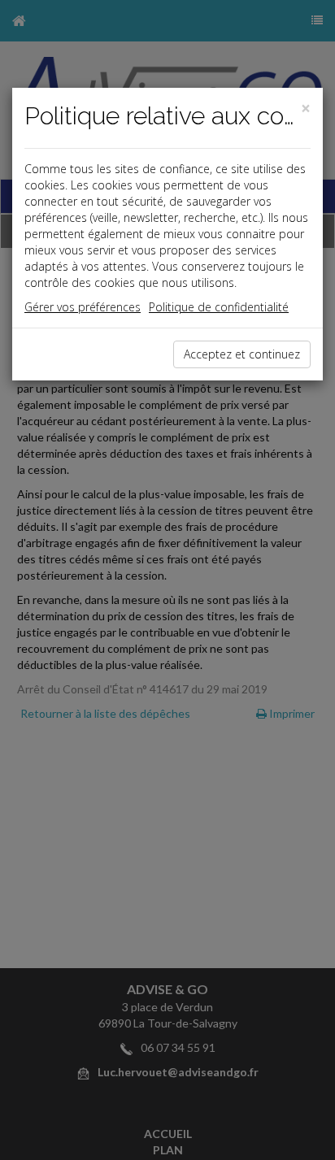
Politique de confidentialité (219, 307)
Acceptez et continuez (242, 354)
